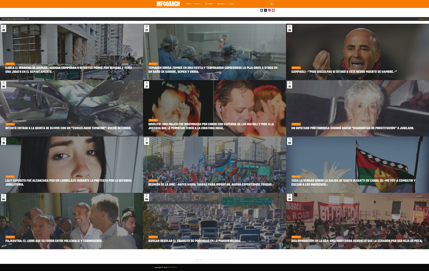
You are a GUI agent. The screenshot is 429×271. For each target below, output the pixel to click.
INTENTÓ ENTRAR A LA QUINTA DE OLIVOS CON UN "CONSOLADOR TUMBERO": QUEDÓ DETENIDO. (68, 128)
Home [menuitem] (188, 4)
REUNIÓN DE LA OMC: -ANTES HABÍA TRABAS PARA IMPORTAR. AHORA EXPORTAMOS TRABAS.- (211, 185)
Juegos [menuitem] (231, 4)
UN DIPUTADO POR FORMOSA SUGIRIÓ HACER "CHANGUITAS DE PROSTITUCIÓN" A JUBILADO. (352, 128)
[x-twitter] (265, 10)
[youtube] (273, 10)
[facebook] (261, 10)
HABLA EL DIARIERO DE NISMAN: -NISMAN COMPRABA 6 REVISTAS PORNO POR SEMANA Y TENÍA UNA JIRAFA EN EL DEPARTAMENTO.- (68, 70)
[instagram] (269, 10)
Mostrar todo (423, 19)
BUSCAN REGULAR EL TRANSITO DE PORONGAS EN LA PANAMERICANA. (194, 241)
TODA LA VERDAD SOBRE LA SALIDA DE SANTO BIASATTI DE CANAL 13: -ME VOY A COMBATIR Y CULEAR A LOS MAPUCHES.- (353, 183)
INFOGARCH (172, 267)
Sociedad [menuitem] (208, 4)
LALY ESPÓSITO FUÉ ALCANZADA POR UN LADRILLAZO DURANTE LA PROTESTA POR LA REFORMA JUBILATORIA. (68, 183)
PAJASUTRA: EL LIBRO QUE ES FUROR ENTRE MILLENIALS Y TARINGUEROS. (54, 241)
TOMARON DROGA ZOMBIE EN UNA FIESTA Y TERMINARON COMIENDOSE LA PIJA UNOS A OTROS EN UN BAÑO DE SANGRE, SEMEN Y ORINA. (212, 70)
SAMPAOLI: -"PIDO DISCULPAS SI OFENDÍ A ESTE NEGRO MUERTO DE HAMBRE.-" (344, 72)
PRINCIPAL (10, 64)
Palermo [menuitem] (220, 4)
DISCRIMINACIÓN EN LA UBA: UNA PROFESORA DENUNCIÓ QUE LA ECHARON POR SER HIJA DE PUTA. (356, 241)
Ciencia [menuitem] (197, 4)
